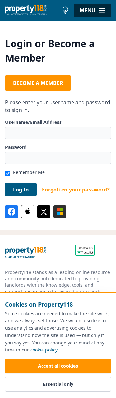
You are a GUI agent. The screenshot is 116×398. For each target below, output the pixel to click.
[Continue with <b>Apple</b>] (27, 211)
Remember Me (29, 172)
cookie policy (43, 350)
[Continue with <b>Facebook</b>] (11, 211)
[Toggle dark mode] (65, 10)
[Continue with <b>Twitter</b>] (43, 211)
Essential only (58, 384)
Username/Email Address (33, 122)
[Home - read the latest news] (32, 10)
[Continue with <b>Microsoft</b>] (59, 211)
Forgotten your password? (76, 189)
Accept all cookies (58, 366)
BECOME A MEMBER (38, 83)
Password (16, 147)
